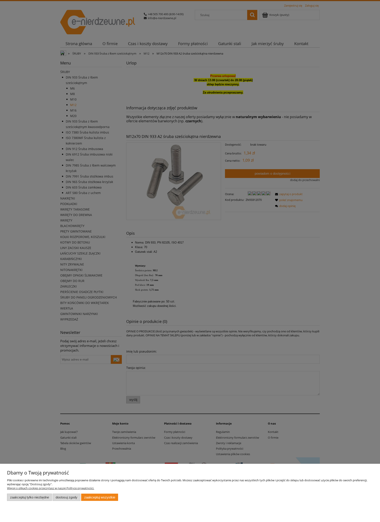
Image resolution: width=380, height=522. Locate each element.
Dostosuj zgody (66, 497)
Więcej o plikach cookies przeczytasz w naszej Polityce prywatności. (50, 488)
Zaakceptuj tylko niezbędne (29, 497)
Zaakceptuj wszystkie (99, 497)
